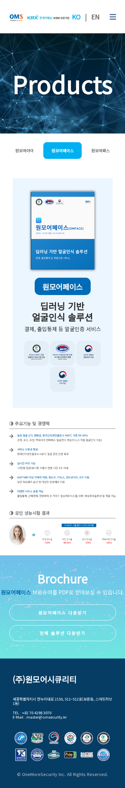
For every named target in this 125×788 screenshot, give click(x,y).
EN (95, 16)
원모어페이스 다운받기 (62, 612)
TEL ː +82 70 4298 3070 (32, 713)
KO (76, 16)
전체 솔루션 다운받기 (63, 633)
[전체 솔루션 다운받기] (63, 626)
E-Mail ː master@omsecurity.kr (40, 717)
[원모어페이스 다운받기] (63, 605)
